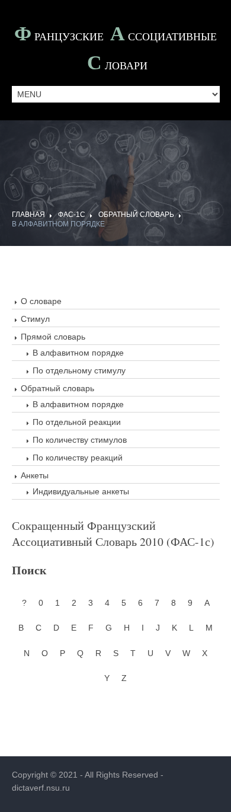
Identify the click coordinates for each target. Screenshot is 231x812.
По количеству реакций (78, 457)
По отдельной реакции (77, 422)
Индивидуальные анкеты (81, 491)
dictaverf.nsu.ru (41, 787)
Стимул (35, 319)
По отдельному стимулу (79, 370)
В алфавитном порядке (78, 352)
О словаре (41, 301)
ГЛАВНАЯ (28, 214)
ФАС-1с (71, 214)
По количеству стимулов (80, 440)
